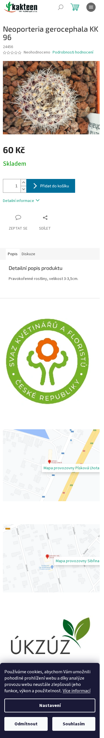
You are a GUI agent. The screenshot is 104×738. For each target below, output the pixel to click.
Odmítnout (26, 724)
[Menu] (91, 7)
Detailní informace (18, 201)
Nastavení (50, 705)
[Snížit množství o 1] (23, 189)
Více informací (76, 691)
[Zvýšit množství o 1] (23, 182)
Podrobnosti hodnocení (73, 52)
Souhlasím (74, 724)
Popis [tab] (13, 254)
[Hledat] (60, 7)
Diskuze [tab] (28, 254)
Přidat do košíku (54, 185)
